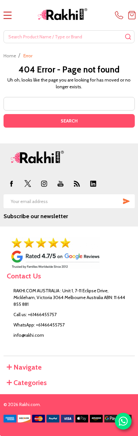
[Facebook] (12, 184)
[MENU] (8, 15)
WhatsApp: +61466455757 (39, 325)
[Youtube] (60, 184)
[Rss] (77, 184)
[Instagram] (44, 184)
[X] (28, 184)
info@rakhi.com (28, 335)
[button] (69, 253)
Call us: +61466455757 (34, 314)
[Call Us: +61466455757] (120, 15)
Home (10, 56)
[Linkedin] (93, 184)
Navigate (27, 367)
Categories (30, 382)
